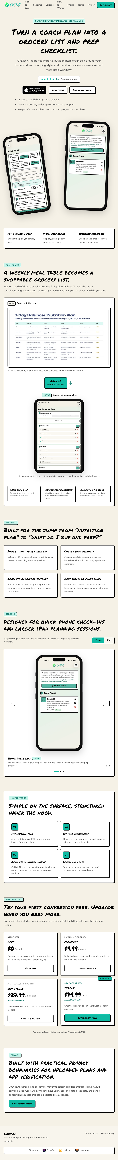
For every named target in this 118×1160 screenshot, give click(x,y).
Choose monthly (87, 968)
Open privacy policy (22, 1103)
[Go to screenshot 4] (63, 771)
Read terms (58, 90)
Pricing (70, 4)
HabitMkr (67, 1150)
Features (37, 4)
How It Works (60, 4)
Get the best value (87, 1017)
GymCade (51, 1150)
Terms (81, 4)
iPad (109, 640)
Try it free (30, 968)
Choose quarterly (30, 1018)
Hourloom (85, 1150)
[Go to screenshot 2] (60, 771)
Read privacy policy (82, 90)
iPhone (98, 640)
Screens (50, 4)
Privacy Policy (107, 1133)
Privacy (91, 4)
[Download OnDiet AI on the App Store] (34, 90)
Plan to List (27, 4)
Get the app (106, 4)
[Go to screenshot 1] (56, 771)
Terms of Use (91, 1133)
